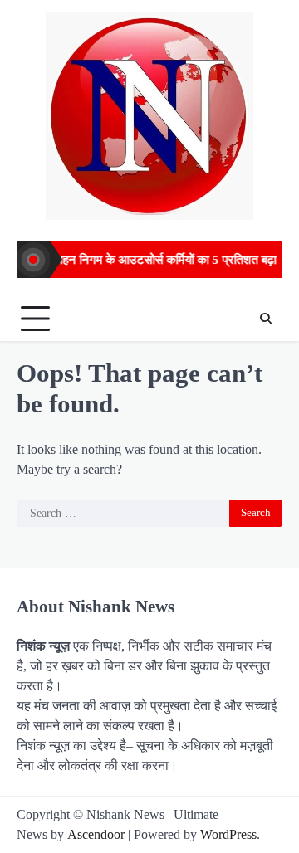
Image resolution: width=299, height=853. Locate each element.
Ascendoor (96, 834)
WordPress (228, 834)
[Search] (265, 318)
